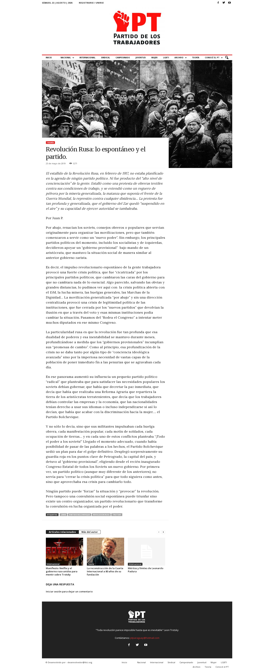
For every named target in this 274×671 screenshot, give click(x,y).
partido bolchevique (79, 514)
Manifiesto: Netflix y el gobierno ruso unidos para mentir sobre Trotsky (61, 571)
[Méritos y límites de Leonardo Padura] (146, 552)
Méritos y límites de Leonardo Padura (145, 570)
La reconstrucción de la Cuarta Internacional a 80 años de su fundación (105, 571)
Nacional (66, 57)
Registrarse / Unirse (91, 2)
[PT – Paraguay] (137, 30)
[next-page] (163, 532)
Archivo (178, 57)
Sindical (105, 57)
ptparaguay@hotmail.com (144, 638)
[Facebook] (218, 3)
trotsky (117, 514)
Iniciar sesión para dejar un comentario (69, 591)
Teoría (195, 57)
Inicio (49, 57)
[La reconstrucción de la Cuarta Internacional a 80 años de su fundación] (105, 552)
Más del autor (89, 532)
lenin (63, 514)
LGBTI (166, 57)
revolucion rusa (101, 514)
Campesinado (123, 57)
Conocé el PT (212, 57)
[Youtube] (229, 3)
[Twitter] (224, 3)
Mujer (154, 57)
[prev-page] (159, 532)
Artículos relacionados (62, 532)
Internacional (87, 57)
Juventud (141, 57)
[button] (227, 58)
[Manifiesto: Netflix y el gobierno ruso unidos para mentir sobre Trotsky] (64, 552)
